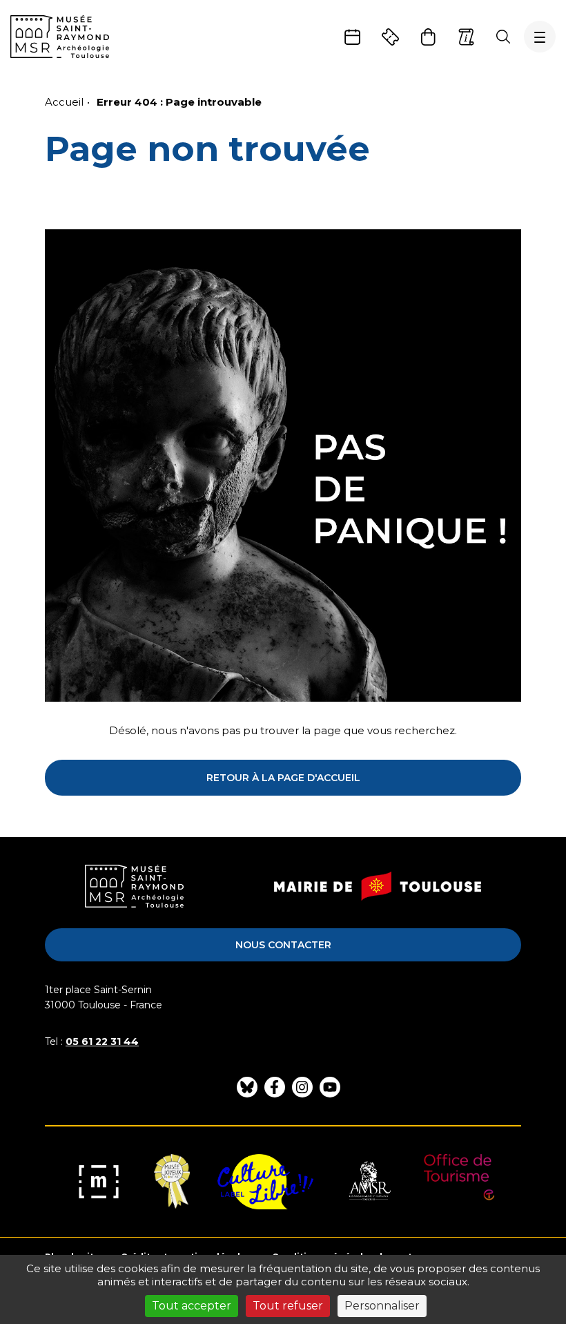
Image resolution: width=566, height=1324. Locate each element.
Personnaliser (382, 1305)
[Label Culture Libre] (265, 1181)
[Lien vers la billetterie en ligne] (390, 37)
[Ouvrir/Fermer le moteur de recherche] (503, 36)
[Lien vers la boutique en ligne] (428, 37)
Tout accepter (191, 1305)
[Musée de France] (98, 1181)
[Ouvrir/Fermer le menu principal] (540, 36)
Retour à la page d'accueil (283, 777)
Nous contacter (283, 945)
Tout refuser (288, 1305)
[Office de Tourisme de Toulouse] (459, 1181)
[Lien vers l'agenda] (352, 37)
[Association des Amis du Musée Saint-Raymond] (368, 1181)
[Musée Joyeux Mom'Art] (171, 1181)
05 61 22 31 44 (102, 1041)
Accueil (64, 101)
